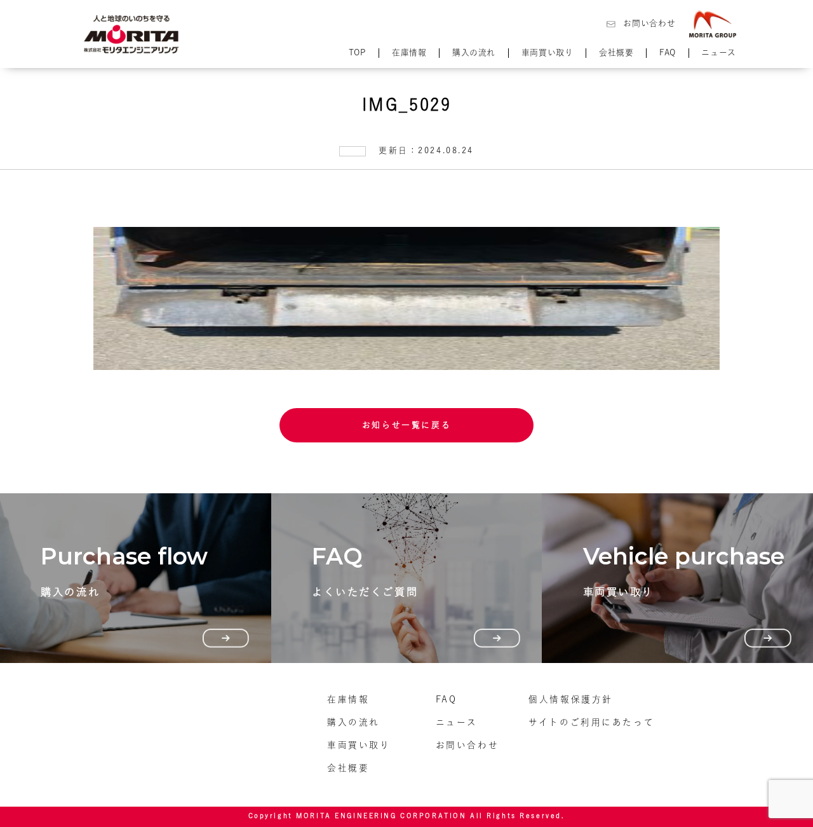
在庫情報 (409, 52)
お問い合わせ (649, 23)
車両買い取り (547, 52)
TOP (357, 52)
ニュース (718, 52)
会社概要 (616, 52)
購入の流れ (473, 52)
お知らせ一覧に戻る (406, 425)
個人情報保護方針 (570, 699)
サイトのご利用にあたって (591, 722)
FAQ (667, 52)
